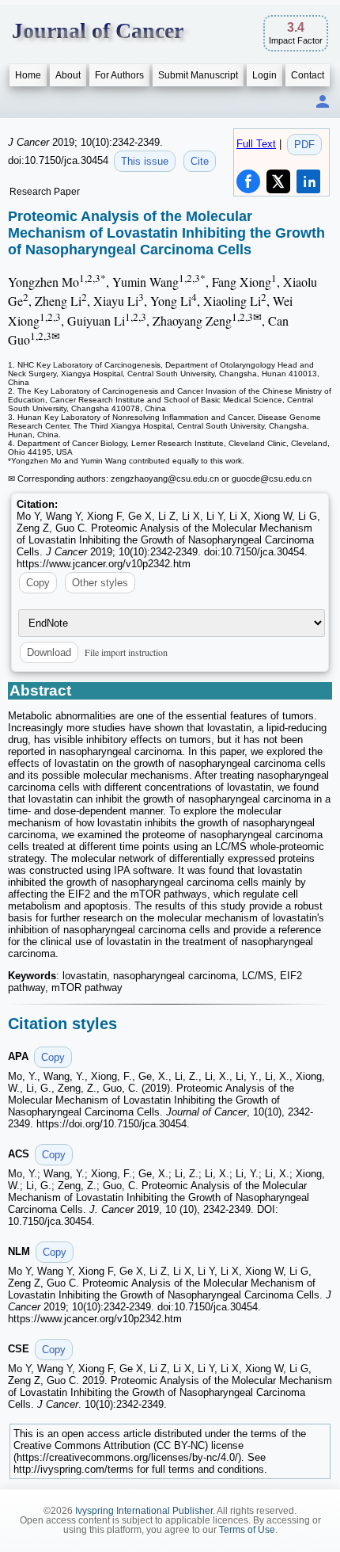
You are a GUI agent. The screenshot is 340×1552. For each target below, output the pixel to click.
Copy (38, 583)
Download (49, 652)
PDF (304, 145)
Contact (307, 75)
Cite (200, 161)
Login (264, 75)
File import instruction (126, 652)
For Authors (119, 75)
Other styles (100, 583)
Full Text (256, 144)
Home (28, 75)
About (68, 75)
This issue (144, 161)
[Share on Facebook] (248, 181)
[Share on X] (278, 181)
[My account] (322, 102)
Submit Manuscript (198, 75)
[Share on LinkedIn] (308, 181)
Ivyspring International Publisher (144, 1511)
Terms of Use (247, 1530)
